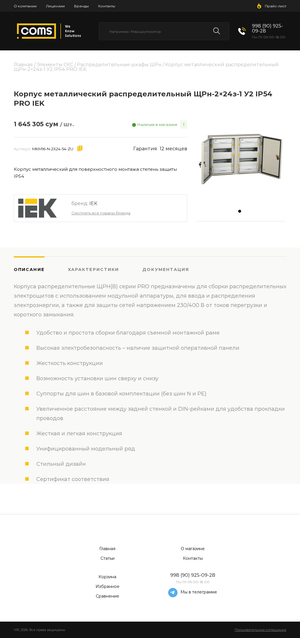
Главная (23, 64)
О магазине (193, 548)
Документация (165, 269)
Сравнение (107, 596)
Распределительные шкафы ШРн (119, 64)
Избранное (108, 586)
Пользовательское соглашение (260, 630)
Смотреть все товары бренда (100, 213)
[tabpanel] (241, 159)
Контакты (106, 6)
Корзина (107, 576)
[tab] (41, 269)
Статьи (107, 558)
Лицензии (55, 6)
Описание (29, 269)
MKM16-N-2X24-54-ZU (52, 148)
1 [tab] (241, 213)
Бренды (81, 6)
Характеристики (93, 269)
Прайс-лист (275, 6)
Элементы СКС (55, 64)
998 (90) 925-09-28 (267, 28)
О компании (25, 6)
